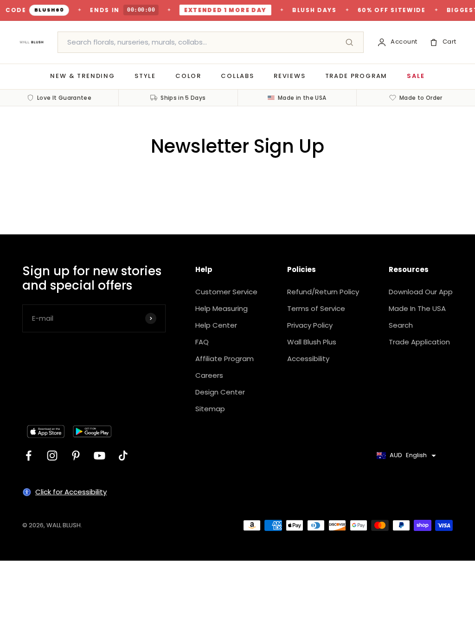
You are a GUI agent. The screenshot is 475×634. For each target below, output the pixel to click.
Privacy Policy (310, 325)
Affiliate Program (224, 358)
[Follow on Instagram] (52, 455)
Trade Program (356, 75)
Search (401, 325)
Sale (415, 75)
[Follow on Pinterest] (76, 455)
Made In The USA (417, 308)
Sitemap (210, 409)
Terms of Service (316, 308)
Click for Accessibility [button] (71, 492)
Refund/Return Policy (323, 292)
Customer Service (226, 292)
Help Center (216, 325)
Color (188, 75)
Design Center (220, 392)
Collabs (237, 75)
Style (145, 75)
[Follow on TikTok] (123, 455)
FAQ (202, 342)
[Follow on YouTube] (99, 455)
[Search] (349, 42)
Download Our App (421, 292)
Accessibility (308, 358)
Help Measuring (221, 308)
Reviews (290, 75)
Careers (209, 375)
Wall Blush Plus (311, 342)
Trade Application (419, 342)
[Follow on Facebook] (28, 455)
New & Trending (82, 75)
